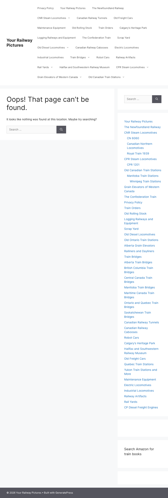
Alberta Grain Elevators (139, 245)
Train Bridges (78, 57)
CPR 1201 (133, 164)
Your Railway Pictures (19, 43)
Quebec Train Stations (139, 364)
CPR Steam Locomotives (130, 67)
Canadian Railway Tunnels (92, 18)
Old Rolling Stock (82, 27)
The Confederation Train (96, 37)
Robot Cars (102, 57)
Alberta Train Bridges (138, 262)
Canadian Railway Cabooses (91, 47)
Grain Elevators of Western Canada (57, 77)
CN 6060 (133, 138)
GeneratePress (64, 492)
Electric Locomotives (127, 47)
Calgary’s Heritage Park (133, 27)
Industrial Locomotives (50, 57)
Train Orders (105, 27)
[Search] (61, 130)
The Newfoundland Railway (108, 8)
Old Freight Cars (123, 18)
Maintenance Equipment (51, 27)
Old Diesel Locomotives (51, 47)
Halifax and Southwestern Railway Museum (85, 67)
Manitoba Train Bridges (139, 287)
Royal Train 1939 (138, 153)
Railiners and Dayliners (139, 251)
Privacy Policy (45, 8)
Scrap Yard (123, 37)
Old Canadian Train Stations (104, 77)
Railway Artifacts (125, 57)
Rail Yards (43, 67)
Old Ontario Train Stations (141, 240)
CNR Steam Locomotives (51, 18)
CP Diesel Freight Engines (141, 407)
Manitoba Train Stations (142, 175)
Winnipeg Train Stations (145, 181)
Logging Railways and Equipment (56, 37)
